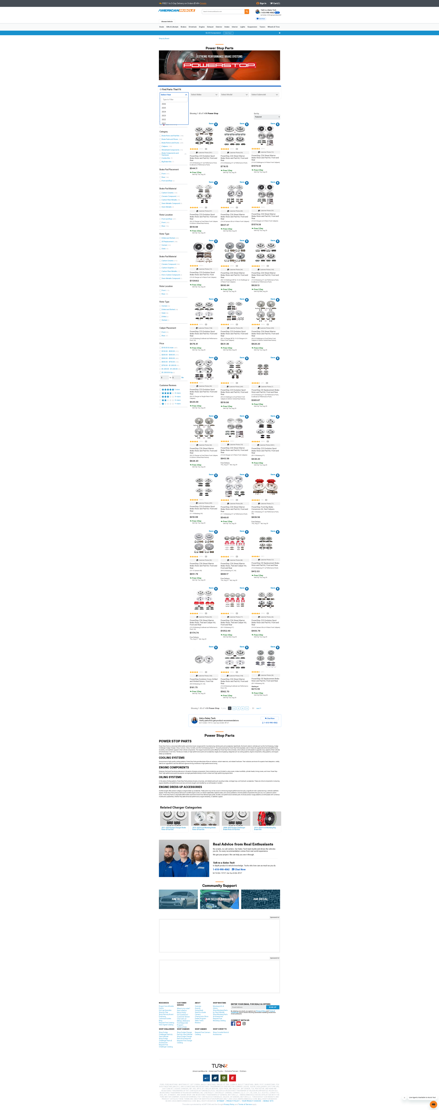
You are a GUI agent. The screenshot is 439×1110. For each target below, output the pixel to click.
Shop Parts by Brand (166, 1014)
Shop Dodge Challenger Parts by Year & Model (166, 1034)
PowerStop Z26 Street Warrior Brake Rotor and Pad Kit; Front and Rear (234, 158)
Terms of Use (182, 1027)
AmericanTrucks (216, 1071)
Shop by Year (163, 1012)
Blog (160, 1021)
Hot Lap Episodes (165, 1010)
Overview (198, 1006)
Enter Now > (228, 33)
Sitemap (220, 1101)
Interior (235, 27)
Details (203, 3)
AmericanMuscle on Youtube (238, 1023)
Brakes (183, 27)
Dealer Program (200, 1018)
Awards (197, 1008)
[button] (260, 18)
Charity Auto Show (201, 1016)
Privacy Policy (261, 1011)
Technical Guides (165, 1018)
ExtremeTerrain (231, 1071)
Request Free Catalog (166, 1023)
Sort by (256, 113)
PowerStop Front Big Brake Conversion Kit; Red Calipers (263, 508)
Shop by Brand (164, 38)
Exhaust (210, 27)
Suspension (252, 27)
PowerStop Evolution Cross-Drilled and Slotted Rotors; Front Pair (203, 680)
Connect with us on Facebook (233, 1023)
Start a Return (182, 1010)
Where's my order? (183, 1008)
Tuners (262, 27)
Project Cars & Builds (166, 1006)
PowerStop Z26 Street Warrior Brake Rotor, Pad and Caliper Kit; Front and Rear (234, 565)
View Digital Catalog (166, 1025)
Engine (202, 27)
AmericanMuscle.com (176, 10)
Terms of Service (245, 1104)
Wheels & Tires (274, 27)
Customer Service (183, 1017)
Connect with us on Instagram (244, 1023)
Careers (198, 1014)
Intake (226, 27)
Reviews (198, 1023)
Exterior (219, 27)
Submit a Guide (200, 1012)
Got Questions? (182, 1015)
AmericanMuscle (200, 1071)
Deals (161, 27)
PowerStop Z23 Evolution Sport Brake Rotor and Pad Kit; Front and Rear (203, 158)
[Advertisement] (219, 936)
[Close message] (279, 33)
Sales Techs (199, 1021)
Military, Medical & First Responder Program (183, 1023)
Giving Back (199, 1010)
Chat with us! (181, 1019)
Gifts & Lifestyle (172, 27)
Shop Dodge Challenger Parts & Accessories (165, 1041)
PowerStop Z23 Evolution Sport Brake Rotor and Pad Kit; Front (202, 273)
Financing (162, 1016)
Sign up (273, 1007)
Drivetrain (193, 27)
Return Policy (181, 1013)
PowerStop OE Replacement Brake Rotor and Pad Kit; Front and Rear (265, 391)
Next (258, 708)
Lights (242, 27)
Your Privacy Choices (251, 1101)
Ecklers (243, 1071)
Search (247, 11)
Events (161, 1008)
